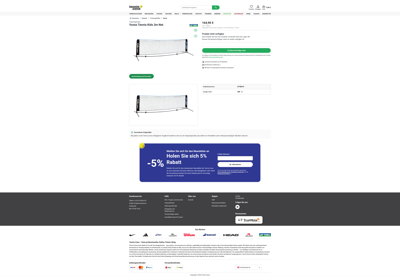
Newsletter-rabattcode (237, 172)
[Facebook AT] (237, 207)
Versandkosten (169, 203)
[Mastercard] (141, 267)
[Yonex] (194, 25)
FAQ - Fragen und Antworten (174, 200)
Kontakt (190, 200)
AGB (213, 200)
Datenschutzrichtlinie (223, 173)
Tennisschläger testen (172, 214)
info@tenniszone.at (140, 203)
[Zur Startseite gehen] (135, 7)
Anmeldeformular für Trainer (174, 217)
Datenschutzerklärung (214, 57)
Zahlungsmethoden (171, 206)
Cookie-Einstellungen (237, 197)
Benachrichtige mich (238, 50)
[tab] (141, 76)
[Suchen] (216, 7)
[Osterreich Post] (179, 267)
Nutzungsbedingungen (224, 172)
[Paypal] (149, 267)
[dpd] (168, 267)
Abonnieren (236, 164)
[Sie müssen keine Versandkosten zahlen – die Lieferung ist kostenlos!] (220, 65)
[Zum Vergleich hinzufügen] (196, 36)
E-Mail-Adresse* (224, 154)
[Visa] (132, 267)
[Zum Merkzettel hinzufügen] (196, 30)
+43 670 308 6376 (142, 2)
